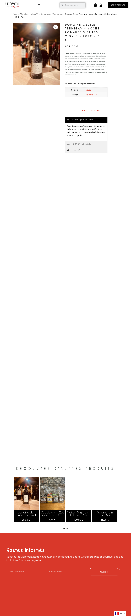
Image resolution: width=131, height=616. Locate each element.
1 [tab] (64, 528)
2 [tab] (67, 528)
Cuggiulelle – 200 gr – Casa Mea (52, 514)
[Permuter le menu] (39, 5)
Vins (33, 14)
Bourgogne (58, 14)
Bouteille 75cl (91, 95)
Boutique (25, 14)
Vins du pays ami (43, 14)
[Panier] (95, 5)
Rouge (88, 90)
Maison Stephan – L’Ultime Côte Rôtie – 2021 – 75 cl (78, 516)
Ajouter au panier (87, 110)
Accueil (16, 14)
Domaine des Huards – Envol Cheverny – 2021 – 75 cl (26, 516)
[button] (55, 27)
